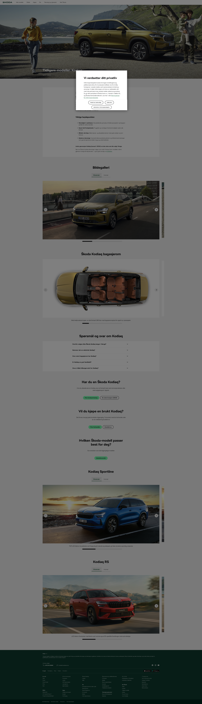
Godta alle (109, 102)
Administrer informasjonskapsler (102, 107)
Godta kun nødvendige (95, 102)
